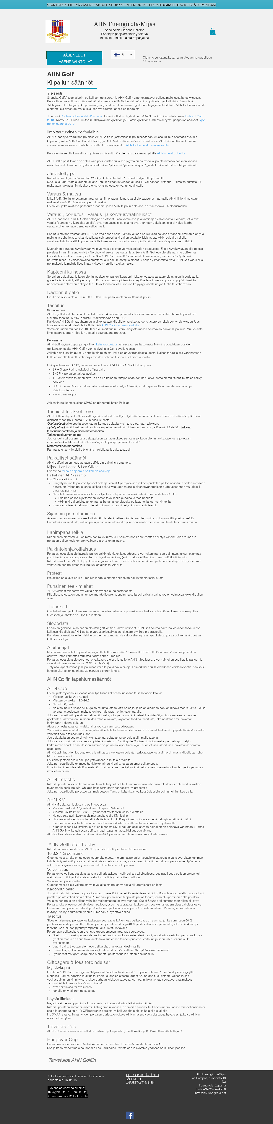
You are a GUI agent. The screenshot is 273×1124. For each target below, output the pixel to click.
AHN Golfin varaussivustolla (120, 325)
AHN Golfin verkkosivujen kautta (147, 145)
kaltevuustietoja (106, 344)
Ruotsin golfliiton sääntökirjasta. (82, 116)
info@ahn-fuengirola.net (210, 1093)
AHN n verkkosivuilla (171, 153)
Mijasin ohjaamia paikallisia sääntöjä (86, 471)
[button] (212, 31)
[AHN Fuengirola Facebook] (130, 1115)
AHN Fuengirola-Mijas (124, 24)
